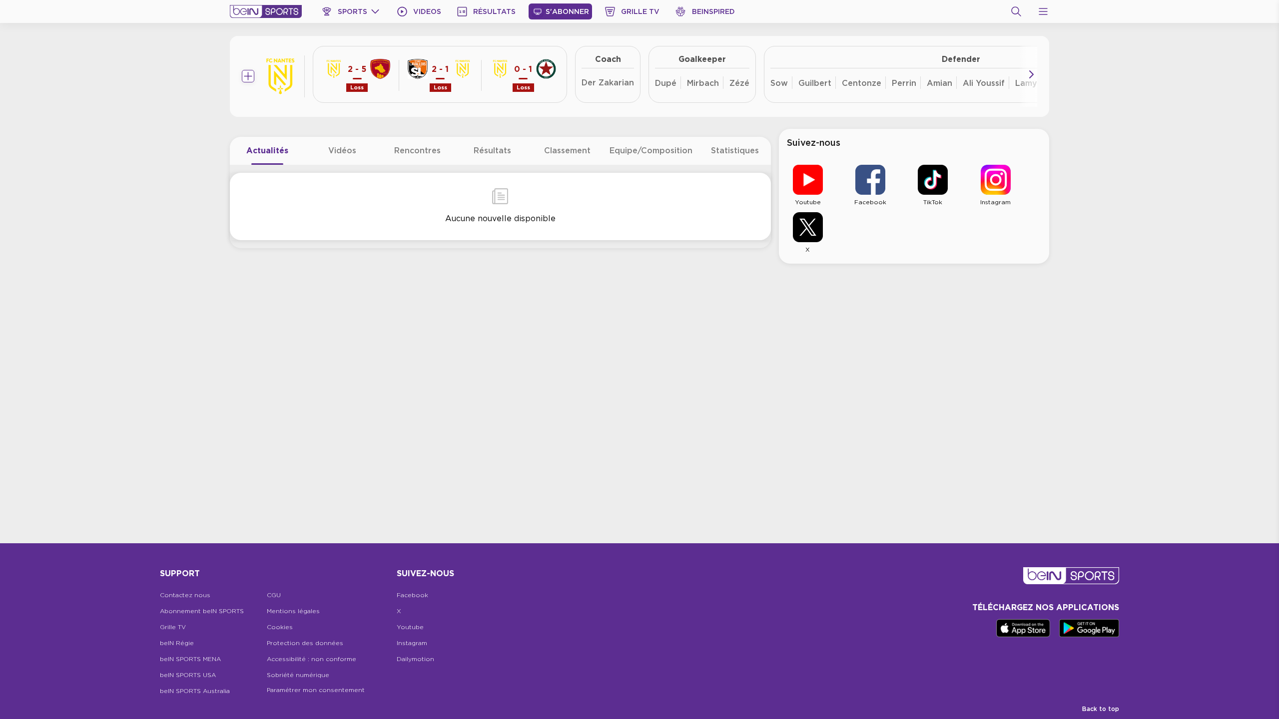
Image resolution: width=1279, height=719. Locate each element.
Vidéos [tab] (342, 150)
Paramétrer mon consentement (316, 690)
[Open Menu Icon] (1043, 11)
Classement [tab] (567, 150)
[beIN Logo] (266, 11)
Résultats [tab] (492, 150)
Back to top (1100, 709)
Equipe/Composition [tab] (651, 150)
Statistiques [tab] (735, 150)
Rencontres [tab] (417, 150)
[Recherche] (1016, 11)
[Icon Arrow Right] (1031, 74)
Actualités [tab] (267, 150)
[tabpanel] (500, 206)
